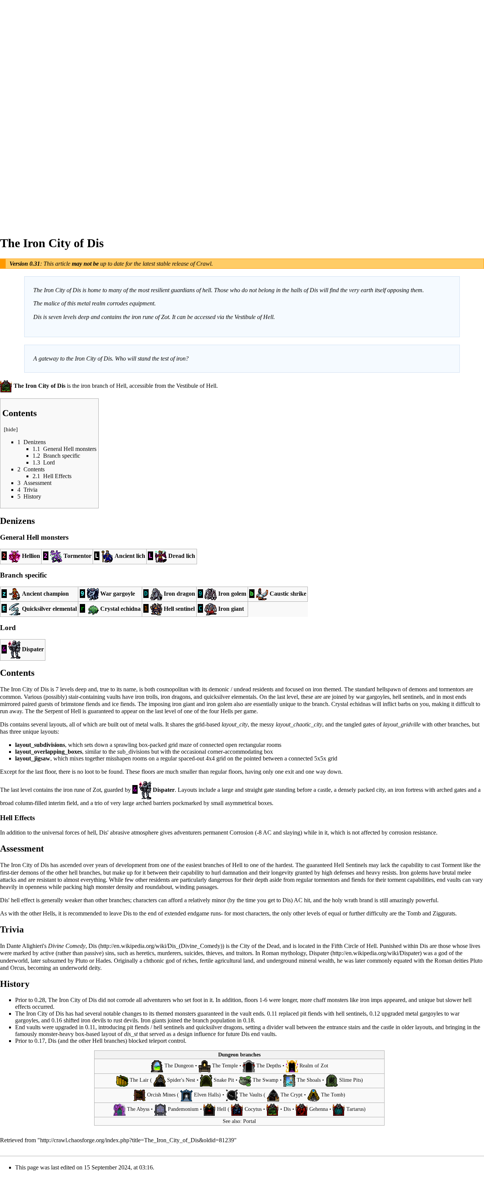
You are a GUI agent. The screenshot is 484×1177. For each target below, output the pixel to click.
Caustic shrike (288, 593)
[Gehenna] (302, 1109)
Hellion (31, 556)
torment (397, 880)
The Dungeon (179, 1066)
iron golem (219, 704)
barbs (404, 704)
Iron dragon (179, 593)
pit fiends (311, 1013)
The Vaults (250, 1095)
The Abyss (138, 1109)
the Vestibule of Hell (192, 386)
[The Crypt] (273, 1095)
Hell (121, 386)
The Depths (268, 1066)
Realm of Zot (313, 1066)
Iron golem (232, 593)
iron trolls (146, 697)
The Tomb (332, 1095)
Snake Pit (224, 1080)
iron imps (371, 1000)
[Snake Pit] (206, 1080)
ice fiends (123, 704)
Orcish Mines (161, 1095)
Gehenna (318, 1109)
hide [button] (11, 429)
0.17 (39, 1041)
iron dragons (176, 697)
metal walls (148, 724)
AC (267, 832)
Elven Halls (206, 1095)
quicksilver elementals (230, 697)
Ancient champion (45, 593)
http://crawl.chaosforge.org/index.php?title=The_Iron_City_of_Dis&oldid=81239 (137, 1140)
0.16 (56, 1020)
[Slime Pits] (332, 1080)
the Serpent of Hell (58, 711)
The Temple (225, 1066)
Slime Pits (350, 1080)
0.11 (272, 1013)
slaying (291, 832)
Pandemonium (183, 1109)
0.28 (39, 1000)
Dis (92, 946)
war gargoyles (372, 697)
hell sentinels (407, 697)
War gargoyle (117, 593)
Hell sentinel (179, 608)
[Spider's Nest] (160, 1080)
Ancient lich (130, 556)
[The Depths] (249, 1066)
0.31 (34, 263)
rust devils (125, 1020)
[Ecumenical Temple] (205, 1066)
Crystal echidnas (351, 704)
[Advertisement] (30, 113)
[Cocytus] (237, 1109)
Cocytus (253, 1109)
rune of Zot (87, 789)
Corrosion (241, 832)
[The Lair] (122, 1080)
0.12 (374, 1013)
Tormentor (78, 556)
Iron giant (231, 608)
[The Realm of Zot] (292, 1066)
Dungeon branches (239, 1055)
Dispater (33, 649)
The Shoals (309, 1080)
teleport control (167, 1041)
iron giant (183, 704)
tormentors (451, 689)
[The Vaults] (232, 1095)
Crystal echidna (120, 608)
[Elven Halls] (186, 1095)
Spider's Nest (181, 1080)
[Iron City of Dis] (273, 1109)
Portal (249, 1121)
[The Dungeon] (157, 1066)
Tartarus (355, 1109)
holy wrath (345, 900)
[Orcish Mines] (139, 1095)
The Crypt (291, 1095)
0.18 (248, 1020)
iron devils (93, 1020)
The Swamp (265, 1080)
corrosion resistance (412, 832)
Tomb (414, 913)
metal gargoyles (424, 1013)
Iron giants (153, 1020)
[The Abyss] (119, 1109)
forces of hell (80, 832)
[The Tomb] (313, 1095)
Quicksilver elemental (49, 608)
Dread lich (181, 556)
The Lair (139, 1080)
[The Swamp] (245, 1080)
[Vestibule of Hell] (209, 1109)
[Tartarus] (339, 1109)
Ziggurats (444, 913)
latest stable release (166, 263)
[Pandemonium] (160, 1109)
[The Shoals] (289, 1080)
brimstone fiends (80, 704)
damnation (234, 872)
